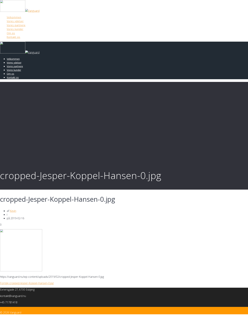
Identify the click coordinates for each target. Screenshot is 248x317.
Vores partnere (16, 25)
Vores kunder (15, 29)
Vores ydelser (15, 21)
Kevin (13, 211)
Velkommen (14, 17)
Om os (11, 33)
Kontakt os (13, 37)
